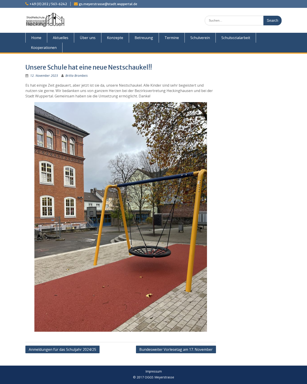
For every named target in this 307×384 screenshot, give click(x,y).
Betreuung (144, 37)
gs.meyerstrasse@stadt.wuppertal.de (108, 4)
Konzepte (115, 37)
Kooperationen (44, 47)
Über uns (88, 37)
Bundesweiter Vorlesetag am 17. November (176, 349)
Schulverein (200, 37)
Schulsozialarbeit (235, 37)
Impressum (153, 371)
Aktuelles (60, 37)
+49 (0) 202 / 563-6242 (48, 4)
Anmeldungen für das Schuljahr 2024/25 (62, 349)
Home (36, 37)
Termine (172, 37)
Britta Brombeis (76, 75)
